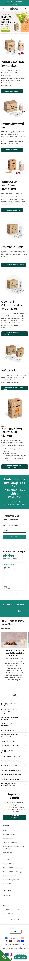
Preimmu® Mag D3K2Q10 (11, 880)
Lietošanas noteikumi (10, 842)
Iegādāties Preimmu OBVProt (11, 333)
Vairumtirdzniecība (9, 834)
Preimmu (11, 944)
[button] (3, 8)
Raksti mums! (8, 913)
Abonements (7, 852)
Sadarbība (6, 830)
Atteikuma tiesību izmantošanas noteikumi (13, 848)
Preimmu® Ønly (8, 884)
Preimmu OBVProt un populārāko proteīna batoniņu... (14, 653)
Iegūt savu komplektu (12, 91)
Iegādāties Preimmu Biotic (14, 265)
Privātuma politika (9, 838)
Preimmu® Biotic (8, 864)
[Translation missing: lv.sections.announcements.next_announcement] (26, 3)
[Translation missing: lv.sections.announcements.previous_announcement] (3, 3)
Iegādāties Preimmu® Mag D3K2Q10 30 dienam (14, 466)
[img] (15, 556)
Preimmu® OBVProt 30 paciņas (13, 868)
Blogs (5, 899)
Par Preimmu (7, 895)
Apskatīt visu (5, 628)
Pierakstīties (14, 537)
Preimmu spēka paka (10, 876)
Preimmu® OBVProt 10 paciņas (12, 872)
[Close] (11, 958)
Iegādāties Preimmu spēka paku (14, 388)
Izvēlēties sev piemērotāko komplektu (14, 817)
